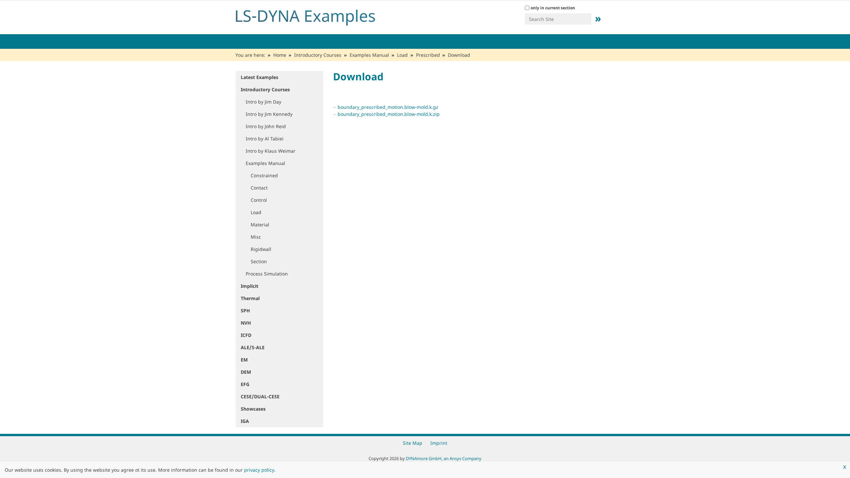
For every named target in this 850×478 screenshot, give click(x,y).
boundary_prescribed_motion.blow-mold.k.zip (389, 114)
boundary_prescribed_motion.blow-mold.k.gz (388, 107)
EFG (245, 384)
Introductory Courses (317, 55)
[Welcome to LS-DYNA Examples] (315, 16)
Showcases (253, 409)
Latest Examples (259, 77)
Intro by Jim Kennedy (269, 114)
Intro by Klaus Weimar (271, 151)
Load (402, 55)
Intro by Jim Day (263, 102)
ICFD (246, 335)
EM (244, 360)
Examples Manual (369, 55)
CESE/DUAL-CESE (260, 396)
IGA (245, 421)
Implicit (249, 286)
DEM (246, 372)
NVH (246, 323)
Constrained (264, 175)
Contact (259, 188)
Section (259, 261)
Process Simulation (267, 274)
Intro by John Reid (266, 126)
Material (260, 224)
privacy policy (259, 470)
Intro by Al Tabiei (265, 138)
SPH (245, 310)
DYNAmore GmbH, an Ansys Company (443, 458)
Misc (256, 237)
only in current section (553, 8)
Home (279, 55)
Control (259, 200)
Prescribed (428, 55)
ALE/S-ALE (253, 347)
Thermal (250, 298)
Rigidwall (261, 249)
